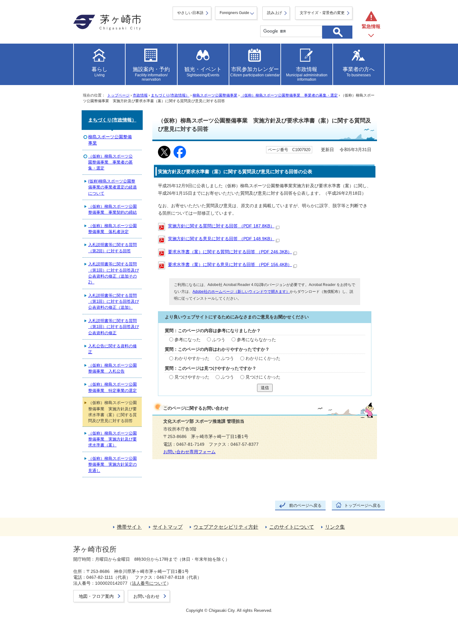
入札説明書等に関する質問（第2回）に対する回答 (112, 247)
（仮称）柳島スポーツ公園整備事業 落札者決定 (112, 228)
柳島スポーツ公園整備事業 (215, 95)
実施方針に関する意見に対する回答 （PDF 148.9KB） (221, 238)
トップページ (118, 95)
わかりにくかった (263, 358)
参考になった (187, 339)
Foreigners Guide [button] (234, 13)
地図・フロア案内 (96, 596)
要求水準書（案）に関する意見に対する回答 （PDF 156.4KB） (230, 264)
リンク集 (335, 527)
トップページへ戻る (362, 505)
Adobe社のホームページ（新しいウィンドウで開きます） (241, 291)
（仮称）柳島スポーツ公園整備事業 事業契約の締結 (112, 209)
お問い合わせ (146, 596)
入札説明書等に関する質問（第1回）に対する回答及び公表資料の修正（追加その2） (113, 273)
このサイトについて (291, 527)
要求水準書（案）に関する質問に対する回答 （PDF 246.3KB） (230, 252)
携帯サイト (129, 527)
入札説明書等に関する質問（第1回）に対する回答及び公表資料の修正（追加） (113, 301)
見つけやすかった (191, 377)
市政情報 (140, 95)
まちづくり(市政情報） (170, 95)
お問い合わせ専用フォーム (189, 452)
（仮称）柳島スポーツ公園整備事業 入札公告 (112, 368)
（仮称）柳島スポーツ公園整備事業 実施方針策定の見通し (112, 464)
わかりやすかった (191, 358)
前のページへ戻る (305, 505)
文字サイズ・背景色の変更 (322, 13)
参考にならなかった (256, 339)
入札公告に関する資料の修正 (112, 349)
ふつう (218, 339)
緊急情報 (371, 26)
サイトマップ (168, 527)
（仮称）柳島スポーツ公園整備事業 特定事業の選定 (112, 387)
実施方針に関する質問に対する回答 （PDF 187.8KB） (221, 226)
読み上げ (274, 13)
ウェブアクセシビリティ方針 (225, 527)
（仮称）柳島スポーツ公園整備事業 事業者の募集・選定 (289, 95)
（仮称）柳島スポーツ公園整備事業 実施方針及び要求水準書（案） (112, 439)
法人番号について (149, 583)
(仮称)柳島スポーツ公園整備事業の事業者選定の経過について (112, 187)
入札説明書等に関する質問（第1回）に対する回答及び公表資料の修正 (113, 326)
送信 (265, 387)
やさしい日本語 (190, 13)
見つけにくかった (263, 377)
